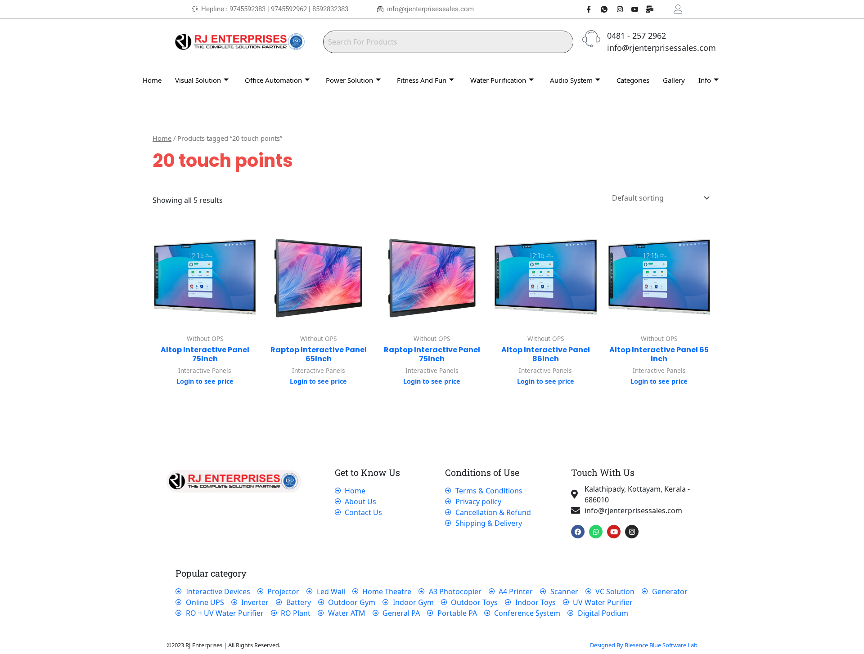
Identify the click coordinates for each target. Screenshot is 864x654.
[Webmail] (646, 9)
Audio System (571, 80)
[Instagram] (616, 9)
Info (704, 80)
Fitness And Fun (421, 80)
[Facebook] (585, 9)
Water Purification (498, 80)
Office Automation (273, 80)
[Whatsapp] (601, 9)
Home (152, 80)
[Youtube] (631, 9)
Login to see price (205, 381)
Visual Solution (198, 80)
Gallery (674, 80)
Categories (632, 80)
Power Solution (349, 80)
